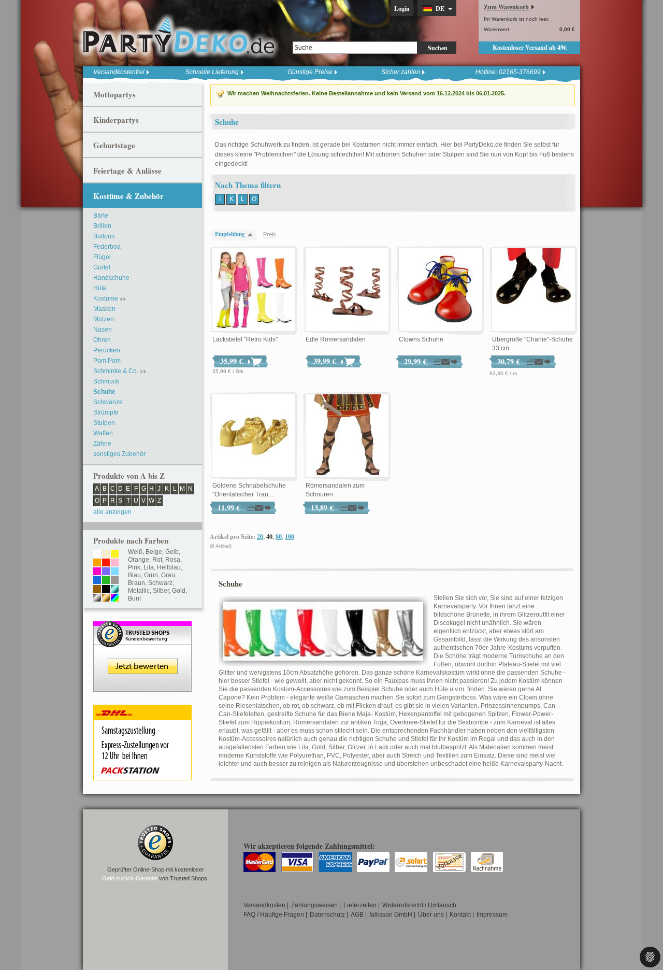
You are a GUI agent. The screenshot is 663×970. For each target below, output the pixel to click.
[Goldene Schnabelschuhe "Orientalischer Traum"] (254, 436)
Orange (138, 559)
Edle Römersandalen (336, 339)
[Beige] (106, 554)
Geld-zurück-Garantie (129, 878)
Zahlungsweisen (314, 905)
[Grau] (115, 580)
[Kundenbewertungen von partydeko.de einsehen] (142, 626)
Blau (134, 575)
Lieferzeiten (360, 905)
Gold (178, 590)
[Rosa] (115, 563)
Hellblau (169, 567)
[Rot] (106, 563)
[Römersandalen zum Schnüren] (347, 436)
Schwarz (160, 583)
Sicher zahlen (400, 72)
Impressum (492, 914)
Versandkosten (264, 905)
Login (402, 8)
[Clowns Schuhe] (440, 290)
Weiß (135, 551)
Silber (161, 590)
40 (269, 536)
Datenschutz (327, 914)
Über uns (431, 914)
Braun (136, 583)
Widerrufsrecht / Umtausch (419, 905)
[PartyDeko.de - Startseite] (178, 36)
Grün (151, 575)
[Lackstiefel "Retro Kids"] (254, 290)
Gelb (172, 551)
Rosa (172, 559)
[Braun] (97, 589)
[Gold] (106, 598)
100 (289, 536)
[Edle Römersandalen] (347, 290)
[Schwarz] (106, 589)
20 (260, 536)
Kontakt (460, 914)
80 (279, 536)
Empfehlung (230, 234)
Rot (157, 559)
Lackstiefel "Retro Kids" (245, 339)
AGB (357, 914)
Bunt (134, 598)
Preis (269, 234)
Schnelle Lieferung (212, 72)
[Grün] (106, 580)
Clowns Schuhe (421, 339)
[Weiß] (97, 554)
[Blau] (97, 580)
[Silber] (97, 598)
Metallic (139, 590)
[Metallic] (115, 589)
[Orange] (97, 563)
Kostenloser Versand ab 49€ (530, 47)
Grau (168, 575)
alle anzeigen (112, 512)
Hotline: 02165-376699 (508, 72)
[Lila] (106, 572)
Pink (134, 567)
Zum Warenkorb (506, 7)
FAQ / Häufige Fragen (273, 914)
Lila (148, 567)
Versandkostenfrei (119, 72)
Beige (154, 551)
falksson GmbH (390, 914)
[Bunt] (115, 598)
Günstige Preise (310, 72)
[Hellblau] (115, 572)
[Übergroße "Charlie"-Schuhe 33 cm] (533, 290)
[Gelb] (115, 554)
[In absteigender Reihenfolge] (253, 234)
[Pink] (97, 572)
